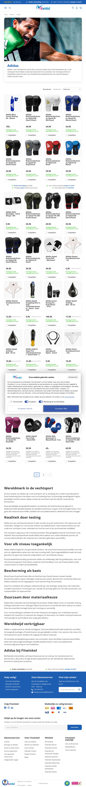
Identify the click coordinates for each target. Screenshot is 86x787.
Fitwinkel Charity (30, 751)
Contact (7, 742)
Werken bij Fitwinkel (32, 745)
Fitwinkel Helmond (51, 757)
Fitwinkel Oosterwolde (52, 760)
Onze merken (29, 748)
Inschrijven (74, 727)
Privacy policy (21, 785)
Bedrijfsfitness (70, 747)
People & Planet (30, 754)
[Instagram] (9, 708)
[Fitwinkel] (9, 783)
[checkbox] (14, 401)
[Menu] (5, 8)
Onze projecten (70, 750)
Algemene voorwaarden (24, 781)
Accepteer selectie (25, 408)
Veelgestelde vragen (11, 760)
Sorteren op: (57, 89)
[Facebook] (5, 708)
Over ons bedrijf (30, 742)
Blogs (26, 757)
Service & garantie (12, 689)
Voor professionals (71, 744)
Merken (12, 14)
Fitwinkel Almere (51, 745)
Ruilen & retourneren (13, 687)
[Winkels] (73, 8)
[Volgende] (50, 474)
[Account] (77, 8)
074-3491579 (38, 689)
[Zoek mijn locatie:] (69, 8)
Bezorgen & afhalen (12, 684)
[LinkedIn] (12, 708)
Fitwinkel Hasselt (51, 772)
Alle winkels (49, 742)
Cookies (29, 785)
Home (6, 14)
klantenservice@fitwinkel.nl (43, 692)
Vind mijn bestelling (13, 681)
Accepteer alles (61, 408)
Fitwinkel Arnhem (51, 748)
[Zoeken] (9, 8)
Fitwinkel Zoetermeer (52, 763)
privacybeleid (69, 397)
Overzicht (73, 377)
